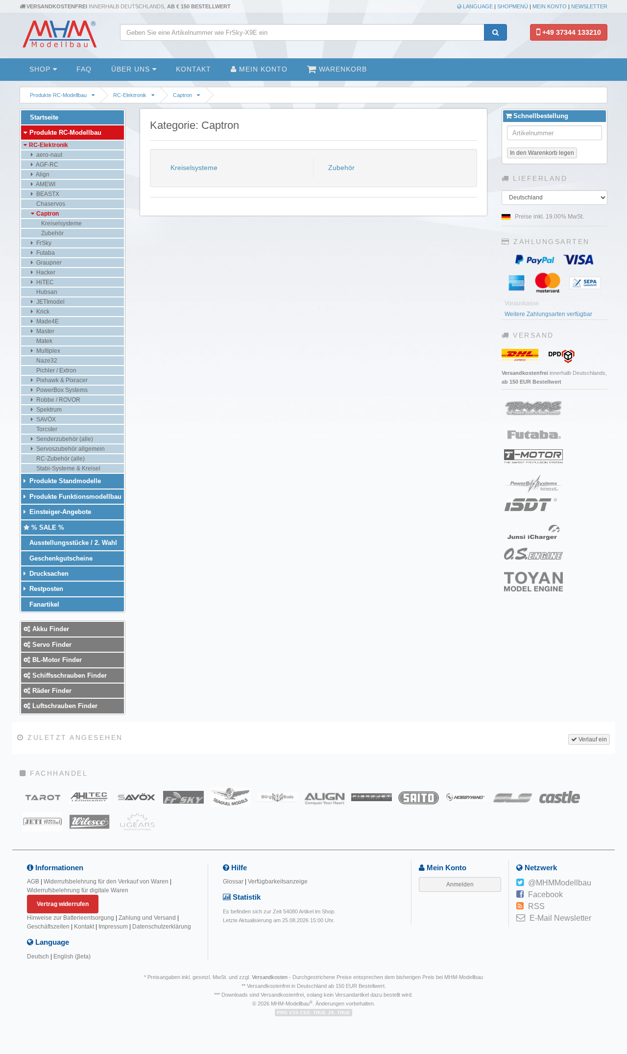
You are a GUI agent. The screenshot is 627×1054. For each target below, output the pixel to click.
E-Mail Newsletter (560, 918)
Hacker (45, 272)
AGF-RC (46, 164)
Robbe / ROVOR (57, 399)
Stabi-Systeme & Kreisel (67, 468)
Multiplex (47, 350)
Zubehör (340, 168)
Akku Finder (49, 629)
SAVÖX (45, 419)
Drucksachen (48, 573)
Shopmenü (512, 6)
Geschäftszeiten (48, 926)
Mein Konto (549, 6)
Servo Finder (51, 644)
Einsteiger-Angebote (59, 511)
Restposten (45, 588)
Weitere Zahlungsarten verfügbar (548, 314)
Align (42, 174)
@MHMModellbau (559, 883)
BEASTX (47, 194)
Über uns (131, 69)
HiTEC (44, 282)
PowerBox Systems (61, 390)
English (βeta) (72, 956)
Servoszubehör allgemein (70, 448)
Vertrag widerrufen (63, 904)
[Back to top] (618, 947)
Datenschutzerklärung (161, 926)
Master (44, 331)
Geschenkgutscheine (60, 558)
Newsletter (589, 6)
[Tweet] (520, 883)
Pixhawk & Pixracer (61, 380)
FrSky (43, 243)
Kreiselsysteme (193, 168)
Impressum (113, 926)
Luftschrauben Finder (63, 706)
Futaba (45, 252)
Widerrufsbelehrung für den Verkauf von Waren (106, 881)
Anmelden (460, 884)
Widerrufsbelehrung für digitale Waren (77, 890)
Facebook (545, 894)
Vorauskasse (522, 303)
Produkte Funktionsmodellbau (74, 496)
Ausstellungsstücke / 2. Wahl (72, 542)
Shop (41, 69)
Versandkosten (270, 977)
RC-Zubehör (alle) (60, 458)
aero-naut (48, 154)
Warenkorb (341, 69)
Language (477, 6)
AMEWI (45, 184)
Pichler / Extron (55, 370)
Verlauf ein (592, 739)
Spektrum (48, 409)
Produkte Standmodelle (64, 481)
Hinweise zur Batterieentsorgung (70, 917)
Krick (42, 311)
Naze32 (46, 360)
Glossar (233, 881)
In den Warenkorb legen (542, 152)
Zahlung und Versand (147, 917)
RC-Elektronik (129, 95)
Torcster (46, 429)
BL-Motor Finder (56, 659)
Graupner (48, 262)
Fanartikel (43, 604)
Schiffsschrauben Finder (68, 675)
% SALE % (46, 527)
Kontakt (193, 69)
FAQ (84, 69)
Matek (43, 341)
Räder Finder (51, 690)
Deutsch (38, 956)
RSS (536, 906)
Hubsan (46, 292)
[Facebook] (520, 895)
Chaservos (50, 203)
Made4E (47, 321)
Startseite (43, 117)
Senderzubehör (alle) (64, 439)
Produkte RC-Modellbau (58, 95)
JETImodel (50, 301)
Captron (182, 95)
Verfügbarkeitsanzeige (278, 881)
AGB (33, 881)
